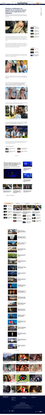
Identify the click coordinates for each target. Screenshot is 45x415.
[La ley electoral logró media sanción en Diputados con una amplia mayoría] (17, 249)
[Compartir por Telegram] (41, 11)
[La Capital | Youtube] (12, 410)
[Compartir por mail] (41, 14)
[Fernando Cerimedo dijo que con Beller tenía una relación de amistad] (17, 340)
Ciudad (11, 4)
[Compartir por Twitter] (41, 8)
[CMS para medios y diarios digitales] (37, 411)
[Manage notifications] (43, 413)
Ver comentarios (16, 155)
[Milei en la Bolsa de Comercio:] (12, 172)
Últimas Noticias (5, 4)
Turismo (36, 4)
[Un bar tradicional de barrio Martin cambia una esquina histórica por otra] (35, 28)
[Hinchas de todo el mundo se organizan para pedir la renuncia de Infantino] (17, 316)
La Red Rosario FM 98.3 (24, 397)
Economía (21, 4)
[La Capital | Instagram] (10, 410)
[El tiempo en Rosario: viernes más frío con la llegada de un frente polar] (17, 279)
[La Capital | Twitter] (9, 410)
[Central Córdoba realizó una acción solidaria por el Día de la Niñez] (10, 149)
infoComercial (13, 399)
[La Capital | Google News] (14, 410)
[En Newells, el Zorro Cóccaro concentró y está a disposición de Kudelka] (22, 152)
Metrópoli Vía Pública (34, 397)
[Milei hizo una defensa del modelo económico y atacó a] (17, 310)
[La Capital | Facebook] (7, 410)
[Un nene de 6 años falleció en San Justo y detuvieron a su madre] (17, 346)
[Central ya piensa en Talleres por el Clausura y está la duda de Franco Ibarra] (10, 152)
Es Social (39, 4)
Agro (28, 4)
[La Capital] (22, 3)
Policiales (25, 4)
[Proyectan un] (17, 243)
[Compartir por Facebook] (41, 7)
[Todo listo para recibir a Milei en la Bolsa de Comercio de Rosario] (17, 273)
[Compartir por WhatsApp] (41, 10)
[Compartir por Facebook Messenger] (41, 13)
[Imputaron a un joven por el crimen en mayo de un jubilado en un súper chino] (17, 267)
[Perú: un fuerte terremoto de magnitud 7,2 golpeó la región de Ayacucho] (17, 322)
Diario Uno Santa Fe (14, 397)
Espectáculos (31, 4)
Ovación (17, 4)
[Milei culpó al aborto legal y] (17, 285)
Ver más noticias (17, 350)
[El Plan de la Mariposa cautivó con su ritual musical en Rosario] (35, 52)
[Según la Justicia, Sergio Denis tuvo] (17, 334)
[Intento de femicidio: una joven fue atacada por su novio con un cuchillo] (17, 261)
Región (14, 4)
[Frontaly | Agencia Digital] (40, 411)
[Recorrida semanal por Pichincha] (35, 49)
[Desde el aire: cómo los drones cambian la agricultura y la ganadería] (17, 255)
